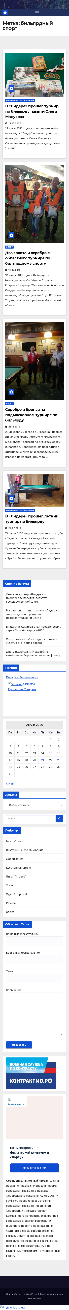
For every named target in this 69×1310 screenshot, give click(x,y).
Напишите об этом (34, 1167)
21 (42, 760)
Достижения (14, 858)
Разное (11, 903)
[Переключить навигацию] (37, 12)
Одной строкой (16, 894)
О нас (10, 885)
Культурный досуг (18, 867)
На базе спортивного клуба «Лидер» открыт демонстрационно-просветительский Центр (31, 614)
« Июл (10, 783)
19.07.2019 (14, 270)
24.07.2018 (14, 528)
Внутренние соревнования (20, 100)
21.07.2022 (14, 123)
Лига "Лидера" (16, 876)
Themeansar (34, 1298)
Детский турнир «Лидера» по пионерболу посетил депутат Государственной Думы (26, 598)
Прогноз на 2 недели (22, 689)
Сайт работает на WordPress (22, 1294)
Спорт (9, 247)
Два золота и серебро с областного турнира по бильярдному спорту (27, 258)
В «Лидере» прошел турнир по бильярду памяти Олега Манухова (31, 111)
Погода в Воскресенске (22, 677)
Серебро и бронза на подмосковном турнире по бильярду (31, 414)
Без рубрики (14, 841)
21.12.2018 (14, 426)
